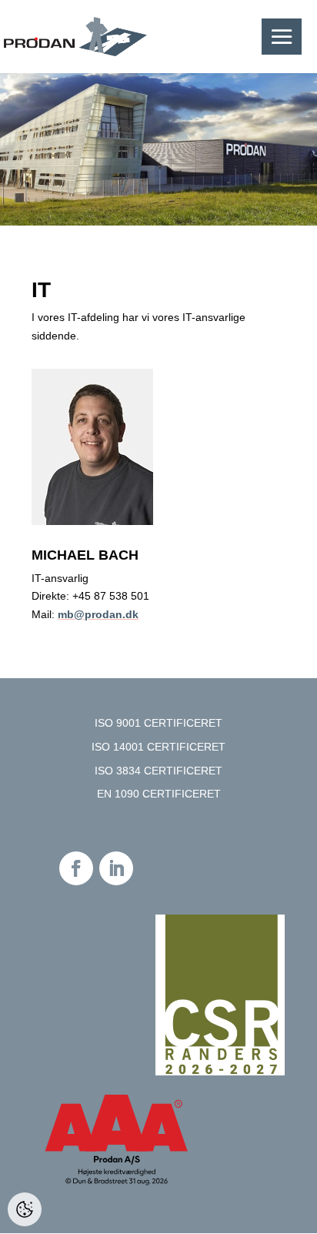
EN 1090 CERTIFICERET (159, 794)
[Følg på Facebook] (76, 868)
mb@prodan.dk (98, 614)
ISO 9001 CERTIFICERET (158, 723)
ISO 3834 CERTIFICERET (158, 770)
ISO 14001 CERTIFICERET (158, 747)
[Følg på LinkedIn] (116, 868)
